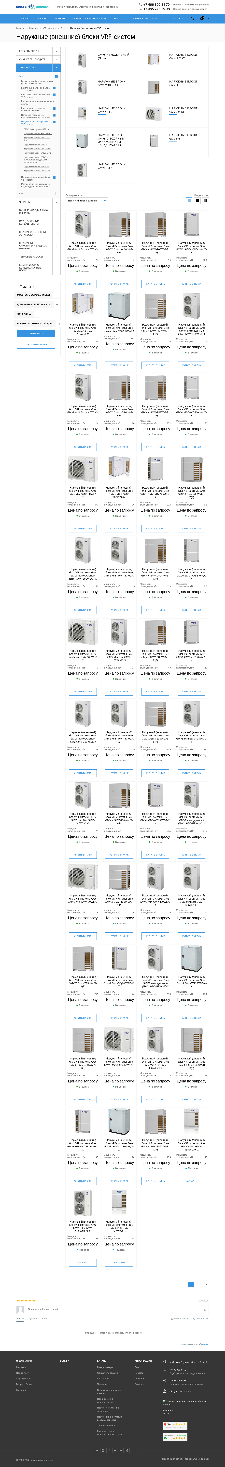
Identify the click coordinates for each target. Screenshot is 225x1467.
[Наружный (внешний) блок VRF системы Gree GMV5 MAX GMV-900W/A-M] (119, 469)
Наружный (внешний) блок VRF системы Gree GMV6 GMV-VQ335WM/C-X (155, 819)
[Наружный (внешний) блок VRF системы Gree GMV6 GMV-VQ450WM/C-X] (83, 1121)
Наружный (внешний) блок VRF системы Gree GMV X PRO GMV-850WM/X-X (119, 1226)
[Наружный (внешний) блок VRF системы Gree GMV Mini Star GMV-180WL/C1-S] (155, 1040)
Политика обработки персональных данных (185, 1459)
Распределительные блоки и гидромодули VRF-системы (35, 185)
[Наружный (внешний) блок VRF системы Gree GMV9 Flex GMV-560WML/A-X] (83, 1203)
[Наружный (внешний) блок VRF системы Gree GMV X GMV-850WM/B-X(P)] (191, 1040)
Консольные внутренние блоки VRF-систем (33, 109)
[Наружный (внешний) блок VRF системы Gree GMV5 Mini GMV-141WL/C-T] (83, 469)
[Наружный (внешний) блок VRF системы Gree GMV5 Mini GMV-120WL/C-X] (155, 877)
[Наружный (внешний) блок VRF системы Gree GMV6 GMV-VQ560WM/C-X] (191, 387)
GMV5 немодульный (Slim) (36, 129)
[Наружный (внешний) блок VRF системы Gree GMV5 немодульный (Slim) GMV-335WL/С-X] (155, 958)
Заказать (191, 1181)
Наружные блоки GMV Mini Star (37, 139)
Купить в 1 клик (83, 284)
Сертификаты (23, 1379)
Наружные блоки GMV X (35, 144)
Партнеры (140, 1379)
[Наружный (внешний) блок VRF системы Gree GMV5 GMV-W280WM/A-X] (119, 1121)
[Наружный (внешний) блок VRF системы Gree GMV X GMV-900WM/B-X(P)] (155, 224)
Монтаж (119, 18)
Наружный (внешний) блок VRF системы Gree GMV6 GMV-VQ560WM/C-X (191, 411)
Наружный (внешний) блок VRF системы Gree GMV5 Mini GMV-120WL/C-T (191, 737)
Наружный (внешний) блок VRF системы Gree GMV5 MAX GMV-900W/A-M (119, 492)
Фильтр (26, 286)
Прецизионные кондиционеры (29, 222)
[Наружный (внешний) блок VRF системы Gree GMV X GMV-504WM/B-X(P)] (155, 1121)
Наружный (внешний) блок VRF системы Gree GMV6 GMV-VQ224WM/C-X (155, 492)
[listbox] (87, 200)
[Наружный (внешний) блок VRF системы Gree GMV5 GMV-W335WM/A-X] (119, 306)
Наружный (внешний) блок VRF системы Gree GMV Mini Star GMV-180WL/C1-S (155, 1063)
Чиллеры (24, 202)
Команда (21, 1367)
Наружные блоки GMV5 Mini (37, 153)
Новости (139, 1373)
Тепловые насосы (31, 257)
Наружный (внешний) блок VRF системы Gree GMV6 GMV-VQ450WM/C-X (82, 1145)
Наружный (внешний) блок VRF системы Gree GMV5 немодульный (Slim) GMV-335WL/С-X (155, 982)
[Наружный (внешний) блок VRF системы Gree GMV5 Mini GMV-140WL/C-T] (83, 224)
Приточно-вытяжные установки (33, 233)
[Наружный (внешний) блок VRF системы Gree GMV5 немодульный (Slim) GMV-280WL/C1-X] (83, 550)
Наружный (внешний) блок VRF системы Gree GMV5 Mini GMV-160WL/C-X (119, 737)
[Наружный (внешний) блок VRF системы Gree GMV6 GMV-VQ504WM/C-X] (191, 224)
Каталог (102, 1361)
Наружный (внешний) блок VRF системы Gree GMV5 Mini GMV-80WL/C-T (83, 900)
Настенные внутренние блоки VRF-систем (35, 178)
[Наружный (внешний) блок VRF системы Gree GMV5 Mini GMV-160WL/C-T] (119, 550)
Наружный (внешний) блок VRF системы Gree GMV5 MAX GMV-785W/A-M (83, 329)
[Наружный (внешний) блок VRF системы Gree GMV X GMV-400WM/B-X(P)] (119, 877)
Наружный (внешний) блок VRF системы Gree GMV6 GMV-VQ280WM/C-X (191, 656)
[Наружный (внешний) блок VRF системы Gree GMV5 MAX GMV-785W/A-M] (83, 306)
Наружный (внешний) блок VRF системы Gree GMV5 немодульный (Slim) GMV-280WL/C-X (83, 737)
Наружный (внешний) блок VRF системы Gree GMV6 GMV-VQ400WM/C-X (119, 982)
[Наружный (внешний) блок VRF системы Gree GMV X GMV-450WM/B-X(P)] (83, 1040)
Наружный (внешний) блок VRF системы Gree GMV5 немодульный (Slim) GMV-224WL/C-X (191, 329)
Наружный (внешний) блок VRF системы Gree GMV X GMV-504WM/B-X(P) (155, 1145)
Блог (137, 1367)
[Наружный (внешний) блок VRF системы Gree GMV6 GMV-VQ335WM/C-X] (155, 795)
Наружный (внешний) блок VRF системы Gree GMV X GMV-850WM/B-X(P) (192, 1063)
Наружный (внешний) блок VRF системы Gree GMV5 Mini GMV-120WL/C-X (155, 900)
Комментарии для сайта (195, 1344)
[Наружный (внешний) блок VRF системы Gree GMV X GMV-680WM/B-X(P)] (155, 632)
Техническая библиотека (148, 18)
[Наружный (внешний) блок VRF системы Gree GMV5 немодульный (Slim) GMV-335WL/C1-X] (191, 795)
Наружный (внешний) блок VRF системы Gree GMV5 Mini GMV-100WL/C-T (83, 656)
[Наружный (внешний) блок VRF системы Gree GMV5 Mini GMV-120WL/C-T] (191, 714)
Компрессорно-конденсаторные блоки (30, 267)
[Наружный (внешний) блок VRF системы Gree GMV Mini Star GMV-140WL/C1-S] (83, 795)
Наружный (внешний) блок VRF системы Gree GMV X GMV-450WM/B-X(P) (83, 1063)
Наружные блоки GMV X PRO (37, 149)
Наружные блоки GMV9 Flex (37, 171)
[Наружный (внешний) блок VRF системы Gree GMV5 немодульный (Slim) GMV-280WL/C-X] (83, 714)
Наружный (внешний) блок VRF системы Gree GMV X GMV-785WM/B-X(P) (83, 982)
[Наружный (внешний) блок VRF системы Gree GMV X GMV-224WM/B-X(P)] (119, 387)
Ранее (45, 1318)
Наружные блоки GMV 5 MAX (38, 133)
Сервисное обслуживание (89, 18)
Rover (21, 193)
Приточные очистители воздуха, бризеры (33, 246)
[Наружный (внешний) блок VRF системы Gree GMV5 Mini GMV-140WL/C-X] (83, 387)
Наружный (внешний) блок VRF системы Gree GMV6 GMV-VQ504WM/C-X (191, 248)
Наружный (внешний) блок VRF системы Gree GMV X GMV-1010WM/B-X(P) (119, 248)
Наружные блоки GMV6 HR (36, 166)
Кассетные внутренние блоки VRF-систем (35, 96)
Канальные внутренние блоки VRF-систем (35, 89)
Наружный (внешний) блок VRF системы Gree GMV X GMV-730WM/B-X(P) (119, 819)
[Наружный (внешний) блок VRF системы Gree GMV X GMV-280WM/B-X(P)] (155, 550)
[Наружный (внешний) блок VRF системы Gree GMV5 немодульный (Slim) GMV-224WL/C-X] (191, 306)
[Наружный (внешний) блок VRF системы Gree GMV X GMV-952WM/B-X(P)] (155, 387)
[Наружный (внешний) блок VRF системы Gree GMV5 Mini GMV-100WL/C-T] (83, 632)
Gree (63, 28)
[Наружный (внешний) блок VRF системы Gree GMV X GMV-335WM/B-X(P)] (155, 714)
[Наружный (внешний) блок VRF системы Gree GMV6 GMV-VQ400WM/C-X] (119, 958)
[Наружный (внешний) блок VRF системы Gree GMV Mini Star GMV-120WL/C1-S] (119, 632)
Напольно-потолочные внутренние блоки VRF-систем (36, 116)
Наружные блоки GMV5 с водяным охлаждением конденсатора (36, 160)
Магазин (42, 18)
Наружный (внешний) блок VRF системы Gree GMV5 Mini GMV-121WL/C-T (119, 1063)
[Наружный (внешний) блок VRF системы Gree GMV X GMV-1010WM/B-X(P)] (119, 224)
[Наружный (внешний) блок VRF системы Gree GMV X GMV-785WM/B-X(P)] (83, 958)
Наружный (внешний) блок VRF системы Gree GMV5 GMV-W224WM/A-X (192, 982)
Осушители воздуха (32, 59)
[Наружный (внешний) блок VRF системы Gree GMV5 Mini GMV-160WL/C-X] (119, 714)
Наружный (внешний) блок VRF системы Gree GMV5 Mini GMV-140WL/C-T (82, 248)
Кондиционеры (29, 51)
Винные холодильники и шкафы (34, 211)
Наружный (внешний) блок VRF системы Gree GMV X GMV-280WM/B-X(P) (155, 574)
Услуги (64, 1361)
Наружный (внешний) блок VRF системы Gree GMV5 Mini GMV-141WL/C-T (83, 492)
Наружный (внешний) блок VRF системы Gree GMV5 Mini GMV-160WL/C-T (119, 574)
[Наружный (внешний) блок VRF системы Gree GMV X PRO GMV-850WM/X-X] (119, 1203)
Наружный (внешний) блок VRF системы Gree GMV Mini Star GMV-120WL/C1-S (119, 656)
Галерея (139, 1384)
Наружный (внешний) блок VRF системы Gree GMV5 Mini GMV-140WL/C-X (82, 411)
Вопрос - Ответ (24, 1384)
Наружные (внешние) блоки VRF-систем (34, 123)
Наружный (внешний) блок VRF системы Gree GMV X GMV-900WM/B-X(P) (155, 248)
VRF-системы (49, 28)
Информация (143, 1361)
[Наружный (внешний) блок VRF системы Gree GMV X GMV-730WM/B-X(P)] (119, 795)
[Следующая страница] (206, 1284)
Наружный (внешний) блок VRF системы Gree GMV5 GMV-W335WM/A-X (119, 328)
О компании (24, 1361)
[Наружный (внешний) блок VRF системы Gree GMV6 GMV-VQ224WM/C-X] (155, 469)
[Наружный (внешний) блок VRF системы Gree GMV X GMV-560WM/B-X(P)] (155, 306)
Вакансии (21, 1390)
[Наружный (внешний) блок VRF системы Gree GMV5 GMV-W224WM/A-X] (191, 958)
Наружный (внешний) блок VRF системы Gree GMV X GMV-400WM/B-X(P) (119, 900)
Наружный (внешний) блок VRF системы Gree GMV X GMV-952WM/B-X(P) (155, 411)
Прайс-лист (22, 1373)
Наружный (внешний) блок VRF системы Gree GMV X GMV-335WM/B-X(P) (155, 737)
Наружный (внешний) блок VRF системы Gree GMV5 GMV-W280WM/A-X (119, 1145)
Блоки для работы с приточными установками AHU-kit (37, 82)
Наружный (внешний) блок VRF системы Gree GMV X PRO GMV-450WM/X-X (191, 1145)
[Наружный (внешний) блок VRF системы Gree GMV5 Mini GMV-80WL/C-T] (83, 877)
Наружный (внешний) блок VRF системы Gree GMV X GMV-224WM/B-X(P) (119, 411)
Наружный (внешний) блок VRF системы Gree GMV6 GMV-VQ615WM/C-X (192, 574)
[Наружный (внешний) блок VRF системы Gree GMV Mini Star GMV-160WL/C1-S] (191, 877)
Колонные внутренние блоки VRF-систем (37, 102)
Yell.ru (166, 1413)
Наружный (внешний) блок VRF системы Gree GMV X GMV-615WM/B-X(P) (191, 492)
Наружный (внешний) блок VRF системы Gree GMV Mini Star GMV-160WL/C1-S (191, 900)
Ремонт (60, 18)
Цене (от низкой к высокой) (83, 200)
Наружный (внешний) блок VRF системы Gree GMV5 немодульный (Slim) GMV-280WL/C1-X (83, 574)
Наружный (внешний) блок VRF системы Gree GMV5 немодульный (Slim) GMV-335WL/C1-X (191, 819)
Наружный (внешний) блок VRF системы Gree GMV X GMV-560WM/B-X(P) (155, 329)
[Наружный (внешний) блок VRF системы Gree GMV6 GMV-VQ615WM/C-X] (191, 550)
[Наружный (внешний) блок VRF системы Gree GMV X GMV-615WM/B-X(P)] (191, 469)
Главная (25, 18)
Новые (20, 1318)
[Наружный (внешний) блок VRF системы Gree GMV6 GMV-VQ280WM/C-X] (191, 632)
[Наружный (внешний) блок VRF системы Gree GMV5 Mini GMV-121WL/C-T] (119, 1040)
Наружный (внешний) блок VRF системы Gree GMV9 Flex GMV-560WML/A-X (83, 1226)
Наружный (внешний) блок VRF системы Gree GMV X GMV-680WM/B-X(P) (155, 656)
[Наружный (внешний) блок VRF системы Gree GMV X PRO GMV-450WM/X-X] (191, 1121)
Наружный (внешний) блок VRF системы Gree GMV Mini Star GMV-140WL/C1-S (83, 819)
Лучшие (32, 1318)
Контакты (177, 18)
